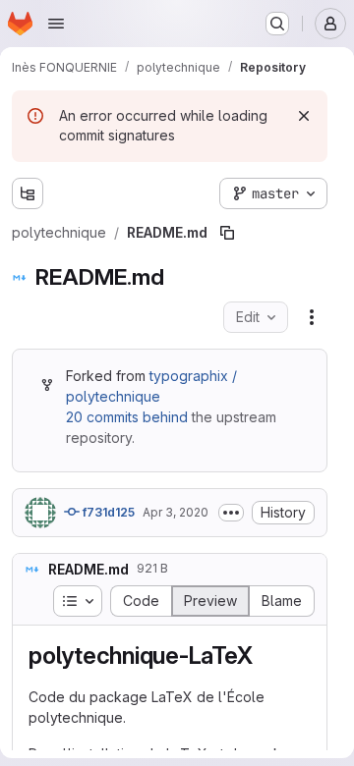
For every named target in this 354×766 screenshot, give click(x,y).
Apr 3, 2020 (175, 512)
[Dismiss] (304, 116)
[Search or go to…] (277, 23)
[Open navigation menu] (56, 23)
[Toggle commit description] (231, 512)
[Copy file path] (227, 232)
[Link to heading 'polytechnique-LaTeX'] (264, 655)
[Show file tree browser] (27, 193)
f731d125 (107, 512)
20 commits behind (127, 417)
